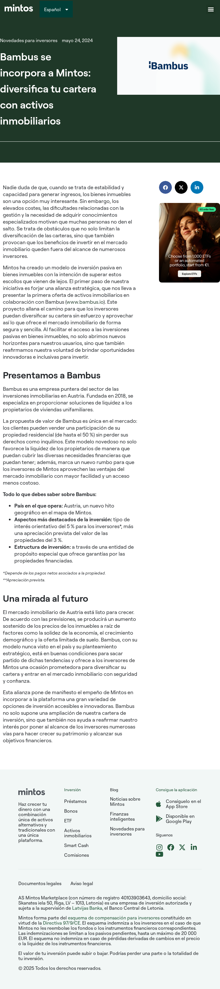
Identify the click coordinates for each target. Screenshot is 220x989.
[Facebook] (170, 847)
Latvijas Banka (87, 908)
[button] (210, 9)
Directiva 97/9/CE (61, 923)
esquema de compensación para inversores (114, 918)
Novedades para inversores (28, 40)
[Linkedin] (193, 847)
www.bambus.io (84, 302)
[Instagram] (159, 847)
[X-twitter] (182, 847)
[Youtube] (159, 854)
